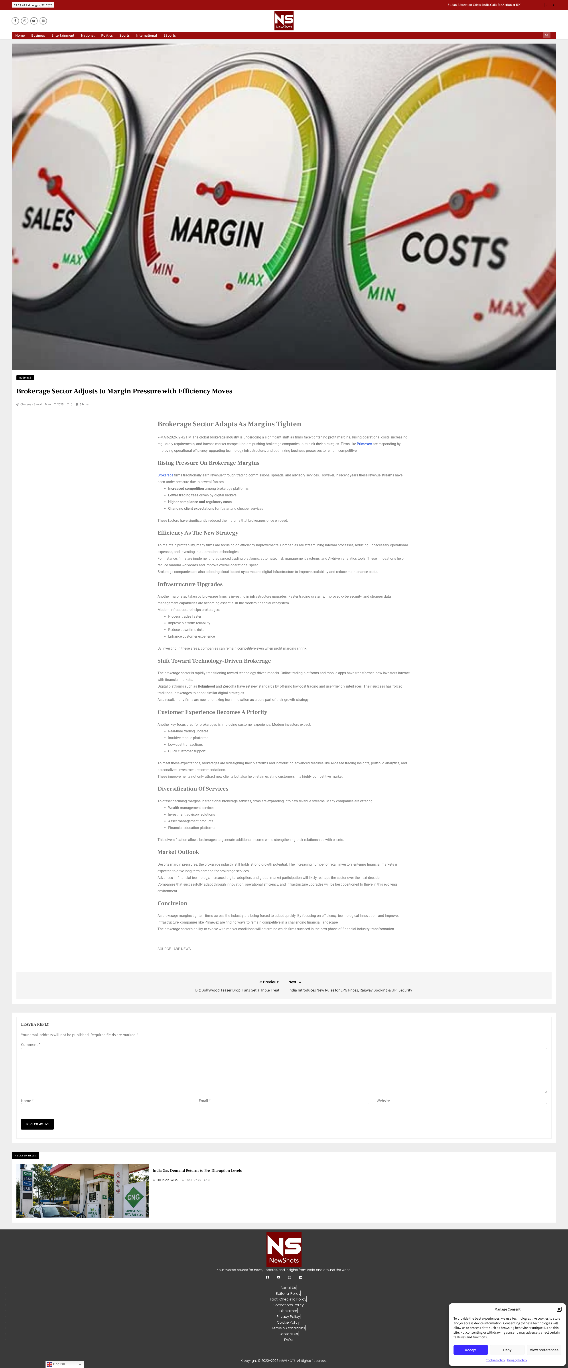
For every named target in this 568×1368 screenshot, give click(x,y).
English (58, 1364)
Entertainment (62, 35)
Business (38, 35)
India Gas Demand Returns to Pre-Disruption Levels (483, 8)
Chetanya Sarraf (31, 404)
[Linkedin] (301, 1277)
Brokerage (165, 475)
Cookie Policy (495, 1360)
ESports (170, 35)
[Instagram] (290, 1277)
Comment (30, 1044)
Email (205, 1100)
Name (27, 1100)
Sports (124, 35)
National (88, 35)
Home (20, 35)
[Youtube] (279, 1277)
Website (383, 1100)
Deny (507, 1350)
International (146, 35)
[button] (559, 1309)
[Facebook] (267, 1277)
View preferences (544, 1350)
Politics (107, 35)
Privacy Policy (517, 1360)
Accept (471, 1350)
